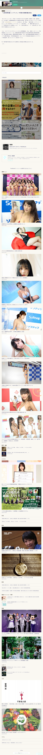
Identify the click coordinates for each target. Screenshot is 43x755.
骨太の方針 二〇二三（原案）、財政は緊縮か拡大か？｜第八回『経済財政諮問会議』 (16, 587)
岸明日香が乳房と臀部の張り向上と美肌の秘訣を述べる (14, 412)
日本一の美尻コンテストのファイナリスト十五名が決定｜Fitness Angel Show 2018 (20, 197)
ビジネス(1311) (4, 53)
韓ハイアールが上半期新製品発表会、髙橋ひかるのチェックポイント (17, 484)
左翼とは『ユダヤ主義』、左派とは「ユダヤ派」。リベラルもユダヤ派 (19, 447)
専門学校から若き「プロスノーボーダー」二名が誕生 (16, 667)
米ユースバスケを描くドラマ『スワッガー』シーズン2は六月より (18, 672)
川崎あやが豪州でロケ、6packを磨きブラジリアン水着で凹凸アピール (17, 385)
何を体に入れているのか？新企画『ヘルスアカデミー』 (14, 732)
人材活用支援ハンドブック (10, 22)
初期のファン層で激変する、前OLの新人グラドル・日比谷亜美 (15, 358)
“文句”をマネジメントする (6, 739)
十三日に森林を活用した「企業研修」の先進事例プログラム (15, 511)
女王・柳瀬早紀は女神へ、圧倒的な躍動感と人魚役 (13, 331)
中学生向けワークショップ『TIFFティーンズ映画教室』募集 (15, 660)
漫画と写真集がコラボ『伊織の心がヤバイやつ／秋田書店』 (15, 277)
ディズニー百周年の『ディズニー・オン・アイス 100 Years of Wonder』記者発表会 (20, 633)
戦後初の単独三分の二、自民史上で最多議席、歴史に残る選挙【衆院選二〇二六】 (16, 518)
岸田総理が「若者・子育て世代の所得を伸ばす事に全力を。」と (18, 452)
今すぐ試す (15, 4)
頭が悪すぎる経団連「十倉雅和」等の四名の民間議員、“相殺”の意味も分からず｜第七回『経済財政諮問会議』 (20, 590)
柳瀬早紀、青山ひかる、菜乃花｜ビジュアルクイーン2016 (14, 304)
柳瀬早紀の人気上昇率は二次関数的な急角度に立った (13, 224)
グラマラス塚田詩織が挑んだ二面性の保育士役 (12, 251)
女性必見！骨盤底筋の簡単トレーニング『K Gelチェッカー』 (17, 601)
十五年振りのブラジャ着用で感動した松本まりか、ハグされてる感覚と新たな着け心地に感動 (23, 596)
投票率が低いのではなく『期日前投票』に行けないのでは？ (12, 742)
